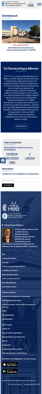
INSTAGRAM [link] (12, 158)
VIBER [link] (12, 162)
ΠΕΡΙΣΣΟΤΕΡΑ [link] (21, 126)
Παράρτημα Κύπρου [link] (13, 225)
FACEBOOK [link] (12, 153)
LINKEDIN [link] (30, 158)
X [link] (30, 153)
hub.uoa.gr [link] (31, 359)
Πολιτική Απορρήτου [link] (15, 384)
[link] (3, 160)
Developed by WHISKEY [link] (32, 384)
